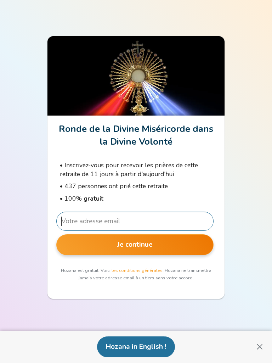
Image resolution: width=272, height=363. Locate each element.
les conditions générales (137, 270)
